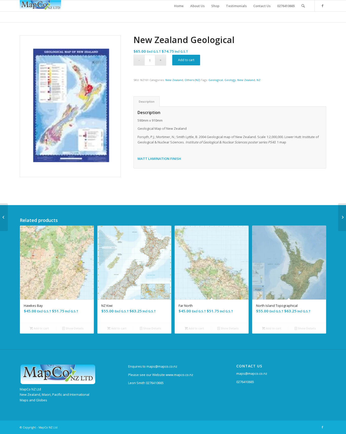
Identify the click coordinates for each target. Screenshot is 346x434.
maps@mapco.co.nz (251, 373)
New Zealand (174, 80)
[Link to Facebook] (322, 5)
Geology (230, 80)
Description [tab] (147, 101)
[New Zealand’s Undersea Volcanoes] (4, 217)
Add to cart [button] (41, 328)
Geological (215, 80)
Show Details (74, 328)
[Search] (303, 5)
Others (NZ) (192, 80)
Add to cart (186, 60)
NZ (258, 80)
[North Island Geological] (342, 217)
